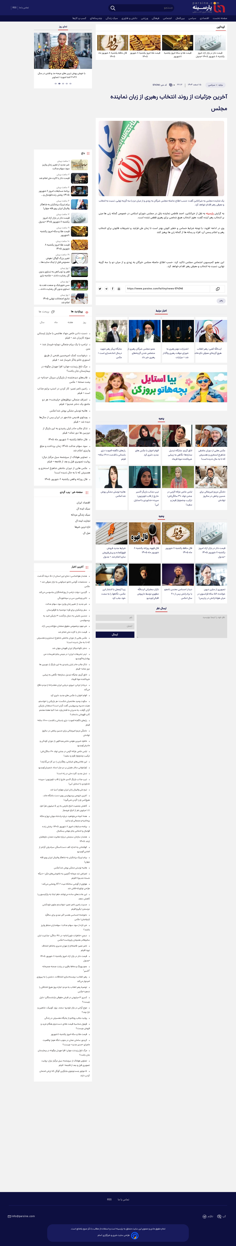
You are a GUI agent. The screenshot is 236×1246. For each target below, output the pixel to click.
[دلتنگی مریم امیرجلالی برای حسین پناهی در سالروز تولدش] (211, 477)
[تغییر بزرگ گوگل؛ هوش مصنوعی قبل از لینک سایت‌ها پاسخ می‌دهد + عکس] (79, 258)
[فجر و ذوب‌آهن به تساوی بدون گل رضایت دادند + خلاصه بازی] (79, 272)
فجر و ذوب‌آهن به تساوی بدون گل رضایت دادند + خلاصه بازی (54, 274)
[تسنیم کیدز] (161, 388)
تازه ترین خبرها (82, 527)
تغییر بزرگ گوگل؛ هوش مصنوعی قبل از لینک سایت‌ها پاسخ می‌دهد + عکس (55, 260)
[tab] (70, 83)
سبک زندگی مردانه (80, 515)
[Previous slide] (38, 51)
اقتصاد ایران (83, 503)
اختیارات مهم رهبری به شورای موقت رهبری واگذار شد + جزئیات (175, 353)
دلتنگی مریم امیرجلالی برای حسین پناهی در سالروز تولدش (212, 496)
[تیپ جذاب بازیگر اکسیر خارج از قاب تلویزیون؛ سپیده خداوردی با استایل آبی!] (145, 477)
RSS (14, 8)
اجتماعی (168, 18)
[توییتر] (100, 289)
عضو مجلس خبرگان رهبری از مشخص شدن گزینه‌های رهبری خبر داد (141, 353)
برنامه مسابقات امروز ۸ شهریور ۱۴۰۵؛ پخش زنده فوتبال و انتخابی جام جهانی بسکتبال (54, 193)
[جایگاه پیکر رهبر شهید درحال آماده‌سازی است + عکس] (111, 331)
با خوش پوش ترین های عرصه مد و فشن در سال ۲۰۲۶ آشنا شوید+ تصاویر (61, 75)
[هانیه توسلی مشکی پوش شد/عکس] (111, 477)
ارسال (115, 635)
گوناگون (221, 27)
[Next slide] (88, 51)
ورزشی (145, 18)
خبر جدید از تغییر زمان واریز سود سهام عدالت (55, 167)
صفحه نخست (220, 18)
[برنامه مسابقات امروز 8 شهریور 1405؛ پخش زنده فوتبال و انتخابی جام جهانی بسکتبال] (79, 191)
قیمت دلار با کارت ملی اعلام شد (54, 178)
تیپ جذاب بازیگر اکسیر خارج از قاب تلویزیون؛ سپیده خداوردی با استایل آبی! (146, 498)
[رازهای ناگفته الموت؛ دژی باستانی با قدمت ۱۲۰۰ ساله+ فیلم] (111, 436)
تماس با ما (24, 8)
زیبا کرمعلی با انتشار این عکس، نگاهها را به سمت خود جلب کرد (113, 594)
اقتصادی (205, 18)
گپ (224, 1216)
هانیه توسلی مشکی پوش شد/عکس (113, 494)
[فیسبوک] (112, 289)
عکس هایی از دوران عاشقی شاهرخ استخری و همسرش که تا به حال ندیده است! (211, 455)
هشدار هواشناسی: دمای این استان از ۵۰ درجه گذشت (62, 576)
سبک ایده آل (83, 509)
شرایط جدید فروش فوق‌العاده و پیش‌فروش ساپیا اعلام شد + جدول (114, 552)
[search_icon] (113, 8)
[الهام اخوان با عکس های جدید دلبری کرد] (145, 436)
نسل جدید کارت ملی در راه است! (72, 773)
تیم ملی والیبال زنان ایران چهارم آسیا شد (68, 790)
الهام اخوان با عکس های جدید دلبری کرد (147, 453)
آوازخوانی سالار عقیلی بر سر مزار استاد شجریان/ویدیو (63, 768)
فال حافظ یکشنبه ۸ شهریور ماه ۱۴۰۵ (112, 54)
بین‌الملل (180, 18)
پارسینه (210, 214)
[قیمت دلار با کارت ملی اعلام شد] (79, 178)
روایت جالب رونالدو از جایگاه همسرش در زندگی (65, 1018)
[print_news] (119, 289)
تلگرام (210, 1216)
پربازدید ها (77, 312)
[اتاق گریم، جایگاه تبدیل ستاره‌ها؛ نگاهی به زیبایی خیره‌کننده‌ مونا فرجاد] (178, 436)
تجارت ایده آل (82, 521)
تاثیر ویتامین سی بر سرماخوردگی (72, 598)
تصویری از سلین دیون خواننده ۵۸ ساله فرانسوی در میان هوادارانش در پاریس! (211, 594)
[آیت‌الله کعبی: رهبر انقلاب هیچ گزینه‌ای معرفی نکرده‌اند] (211, 331)
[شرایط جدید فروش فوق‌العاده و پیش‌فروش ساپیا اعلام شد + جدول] (111, 533)
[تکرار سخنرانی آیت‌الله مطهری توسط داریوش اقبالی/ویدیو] (145, 575)
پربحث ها (44, 312)
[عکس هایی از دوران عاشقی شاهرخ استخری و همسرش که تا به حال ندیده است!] (211, 436)
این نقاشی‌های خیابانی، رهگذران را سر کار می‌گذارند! (63, 762)
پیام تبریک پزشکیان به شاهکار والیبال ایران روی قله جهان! (54, 207)
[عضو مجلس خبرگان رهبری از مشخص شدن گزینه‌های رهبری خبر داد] (145, 331)
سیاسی (192, 18)
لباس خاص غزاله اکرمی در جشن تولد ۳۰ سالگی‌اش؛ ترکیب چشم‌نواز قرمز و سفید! (179, 498)
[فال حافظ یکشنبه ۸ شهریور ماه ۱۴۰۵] (112, 42)
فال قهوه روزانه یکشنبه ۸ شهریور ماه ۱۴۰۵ (146, 550)
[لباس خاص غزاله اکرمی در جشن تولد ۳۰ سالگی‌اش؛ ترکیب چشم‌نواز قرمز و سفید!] (178, 477)
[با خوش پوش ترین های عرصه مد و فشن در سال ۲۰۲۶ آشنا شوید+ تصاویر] (63, 51)
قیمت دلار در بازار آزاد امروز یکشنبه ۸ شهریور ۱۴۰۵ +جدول (210, 54)
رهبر (221, 300)
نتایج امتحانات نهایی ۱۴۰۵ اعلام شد (56, 301)
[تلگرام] (106, 289)
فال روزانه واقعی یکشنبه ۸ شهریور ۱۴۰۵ (66, 479)
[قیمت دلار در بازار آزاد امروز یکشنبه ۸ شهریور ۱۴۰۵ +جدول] (210, 42)
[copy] (217, 288)
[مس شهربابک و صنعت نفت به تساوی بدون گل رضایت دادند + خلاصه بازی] (79, 285)
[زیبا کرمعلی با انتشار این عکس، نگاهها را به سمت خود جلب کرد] (111, 575)
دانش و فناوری (130, 18)
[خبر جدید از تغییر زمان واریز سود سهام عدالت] (79, 165)
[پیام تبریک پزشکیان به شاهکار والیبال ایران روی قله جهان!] (79, 205)
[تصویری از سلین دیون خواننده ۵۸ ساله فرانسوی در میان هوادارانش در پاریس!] (211, 575)
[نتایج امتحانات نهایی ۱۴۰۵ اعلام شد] (79, 299)
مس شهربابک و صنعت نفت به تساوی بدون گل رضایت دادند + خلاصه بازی (54, 287)
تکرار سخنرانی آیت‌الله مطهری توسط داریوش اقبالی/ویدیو (148, 594)
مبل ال (86, 533)
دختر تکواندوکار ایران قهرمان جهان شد (69, 648)
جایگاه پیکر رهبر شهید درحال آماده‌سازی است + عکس (110, 353)
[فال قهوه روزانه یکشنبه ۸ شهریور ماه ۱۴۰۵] (145, 533)
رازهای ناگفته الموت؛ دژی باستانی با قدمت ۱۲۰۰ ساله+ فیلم (112, 455)
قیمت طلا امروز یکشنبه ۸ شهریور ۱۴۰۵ (145, 54)
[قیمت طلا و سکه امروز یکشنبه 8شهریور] (177, 42)
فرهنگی (156, 18)
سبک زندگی (112, 18)
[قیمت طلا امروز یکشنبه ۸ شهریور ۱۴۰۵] (145, 42)
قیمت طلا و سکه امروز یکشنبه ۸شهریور (177, 54)
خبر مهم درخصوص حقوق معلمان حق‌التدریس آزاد (64, 626)
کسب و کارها (79, 18)
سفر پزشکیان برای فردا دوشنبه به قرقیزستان (67, 610)
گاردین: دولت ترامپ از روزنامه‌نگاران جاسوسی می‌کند (63, 592)
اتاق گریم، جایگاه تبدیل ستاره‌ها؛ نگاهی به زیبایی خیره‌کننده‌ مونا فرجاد (180, 455)
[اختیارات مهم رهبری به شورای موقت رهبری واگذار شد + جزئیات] (178, 331)
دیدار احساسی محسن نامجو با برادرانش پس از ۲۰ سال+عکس (178, 594)
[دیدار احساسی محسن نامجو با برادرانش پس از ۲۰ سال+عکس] (178, 575)
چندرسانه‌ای (96, 18)
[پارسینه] (206, 8)
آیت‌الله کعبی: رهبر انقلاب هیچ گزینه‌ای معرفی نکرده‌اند (208, 351)
